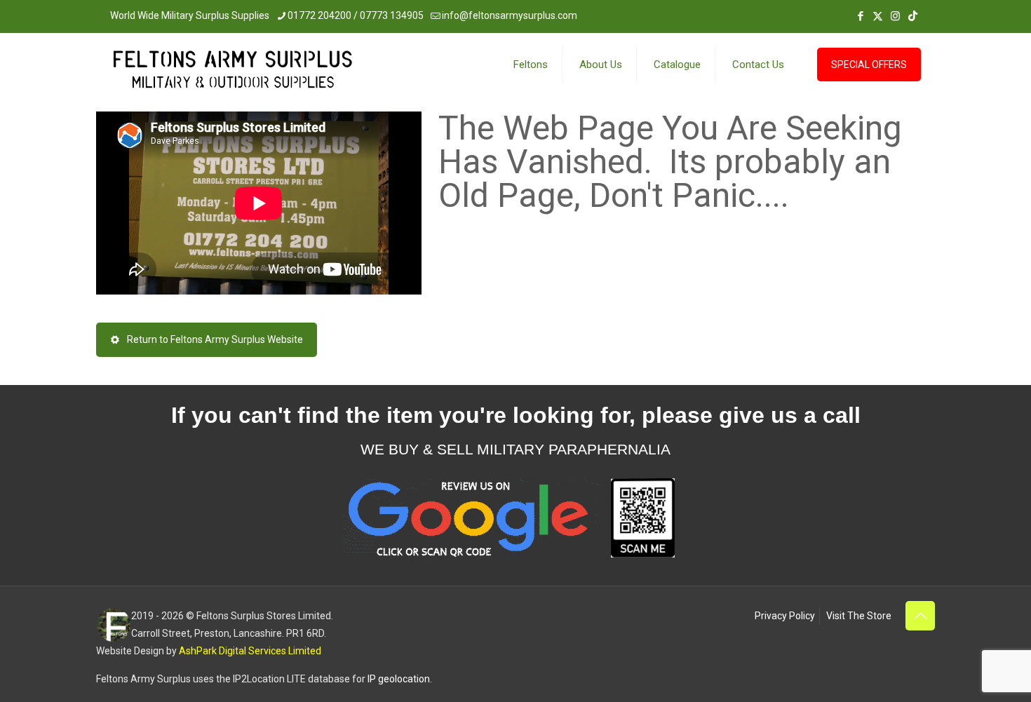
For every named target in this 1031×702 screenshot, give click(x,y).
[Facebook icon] (860, 16)
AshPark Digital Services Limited (250, 650)
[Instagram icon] (895, 16)
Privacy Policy (785, 615)
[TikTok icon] (913, 16)
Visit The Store (858, 615)
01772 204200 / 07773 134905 (356, 15)
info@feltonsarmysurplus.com (509, 15)
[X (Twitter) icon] (877, 16)
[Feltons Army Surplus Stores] (233, 73)
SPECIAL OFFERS (869, 64)
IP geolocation (399, 678)
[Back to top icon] (920, 615)
